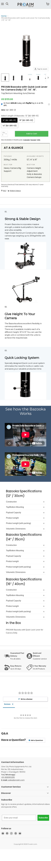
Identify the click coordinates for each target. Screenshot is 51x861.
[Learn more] (49, 104)
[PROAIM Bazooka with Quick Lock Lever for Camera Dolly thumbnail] (5, 77)
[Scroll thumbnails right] (48, 77)
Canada (26, 140)
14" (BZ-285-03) (10, 125)
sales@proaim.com (16, 780)
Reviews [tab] (7, 704)
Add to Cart (31, 133)
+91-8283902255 (8, 777)
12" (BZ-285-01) (9, 120)
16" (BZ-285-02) (26, 120)
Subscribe (43, 818)
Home (4, 16)
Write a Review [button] (26, 699)
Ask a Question (36, 740)
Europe (33, 140)
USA (38, 140)
